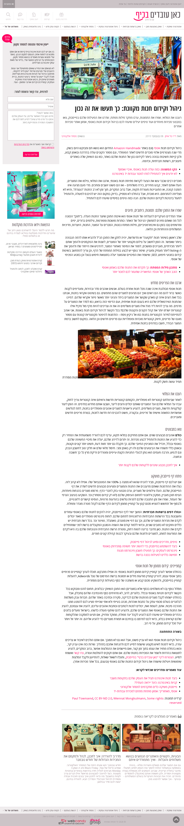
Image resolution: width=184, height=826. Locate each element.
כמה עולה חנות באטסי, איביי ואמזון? (147, 169)
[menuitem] (173, 26)
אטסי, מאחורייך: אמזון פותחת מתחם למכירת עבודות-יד (145, 691)
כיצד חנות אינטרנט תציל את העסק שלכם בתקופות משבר (143, 678)
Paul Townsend (82, 698)
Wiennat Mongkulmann (129, 698)
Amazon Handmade (127, 148)
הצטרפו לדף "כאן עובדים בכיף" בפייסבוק (150, 657)
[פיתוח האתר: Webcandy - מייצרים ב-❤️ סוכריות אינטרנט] (73, 822)
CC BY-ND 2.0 (103, 698)
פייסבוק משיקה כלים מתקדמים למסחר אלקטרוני (148, 687)
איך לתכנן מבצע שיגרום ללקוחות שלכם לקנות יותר (147, 465)
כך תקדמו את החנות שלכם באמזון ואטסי (139, 267)
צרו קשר (79, 653)
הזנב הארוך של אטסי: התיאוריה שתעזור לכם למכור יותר (145, 272)
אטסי (157, 148)
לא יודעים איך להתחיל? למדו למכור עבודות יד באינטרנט (144, 174)
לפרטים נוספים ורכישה (31, 214)
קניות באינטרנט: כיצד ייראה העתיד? (156, 682)
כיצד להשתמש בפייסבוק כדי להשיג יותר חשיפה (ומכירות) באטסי (140, 546)
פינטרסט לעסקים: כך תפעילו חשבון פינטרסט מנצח (147, 550)
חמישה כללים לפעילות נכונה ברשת (156, 555)
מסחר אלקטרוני (69, 136)
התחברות (7, 4)
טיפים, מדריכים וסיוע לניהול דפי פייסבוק (153, 542)
